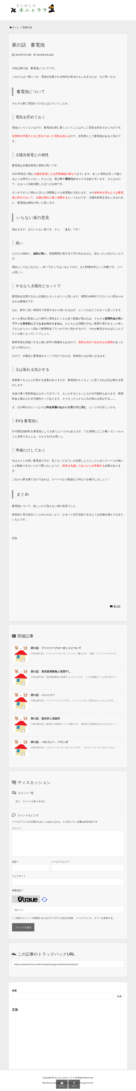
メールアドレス (60, 861)
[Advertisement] (68, 571)
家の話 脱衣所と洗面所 (45, 718)
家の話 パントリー (43, 695)
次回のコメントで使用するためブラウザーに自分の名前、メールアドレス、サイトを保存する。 (65, 918)
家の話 (29, 27)
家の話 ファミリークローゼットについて (56, 648)
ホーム (15, 27)
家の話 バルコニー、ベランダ (49, 742)
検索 (14, 990)
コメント (16, 828)
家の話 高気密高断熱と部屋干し (51, 671)
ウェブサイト (19, 876)
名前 (15, 861)
